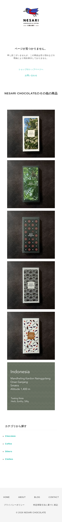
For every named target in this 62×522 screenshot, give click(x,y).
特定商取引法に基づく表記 (45, 505)
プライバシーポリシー (14, 505)
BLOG (37, 497)
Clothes (9, 459)
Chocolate (10, 436)
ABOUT (22, 497)
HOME (6, 497)
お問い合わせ (31, 75)
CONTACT (54, 497)
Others (8, 451)
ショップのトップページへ (31, 69)
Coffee (8, 444)
